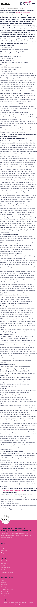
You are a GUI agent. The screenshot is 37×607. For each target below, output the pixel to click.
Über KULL (4, 550)
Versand (3, 582)
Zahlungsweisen (6, 587)
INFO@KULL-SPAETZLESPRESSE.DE (16, 531)
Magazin (3, 553)
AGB (2, 580)
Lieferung (4, 584)
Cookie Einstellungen (7, 596)
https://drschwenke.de (22, 13)
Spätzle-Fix (4, 563)
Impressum (4, 591)
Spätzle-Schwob (6, 561)
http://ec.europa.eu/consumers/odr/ (12, 490)
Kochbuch (4, 570)
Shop (2, 548)
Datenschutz (5, 593)
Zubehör (3, 565)
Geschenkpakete (6, 567)
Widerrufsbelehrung (7, 589)
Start (2, 8)
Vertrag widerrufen (7, 572)
